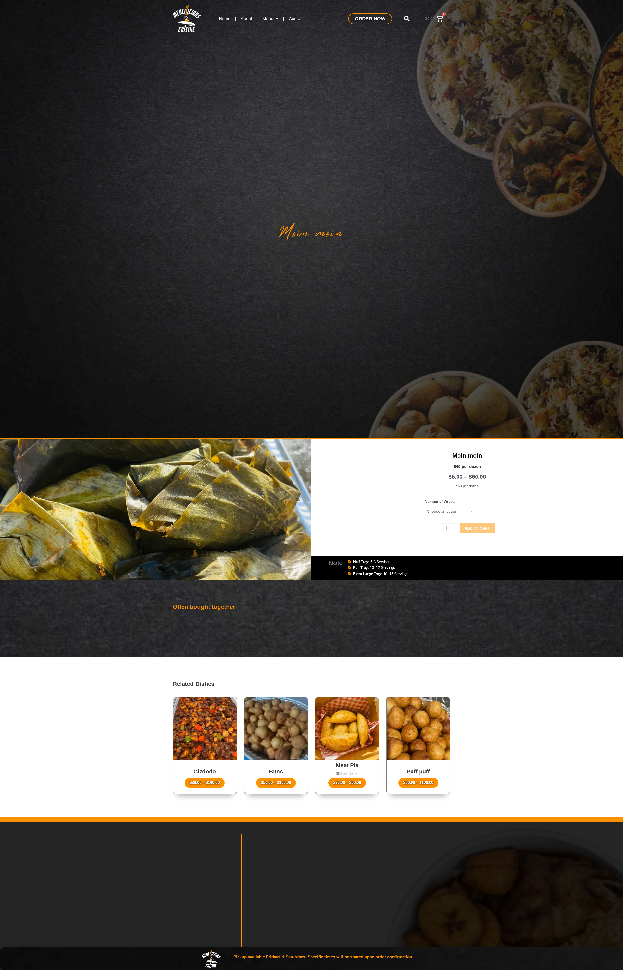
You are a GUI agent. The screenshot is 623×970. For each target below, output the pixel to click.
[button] (407, 19)
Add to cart (477, 528)
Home (224, 18)
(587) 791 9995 (62, 911)
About (246, 18)
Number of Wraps (440, 501)
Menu (267, 18)
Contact (296, 18)
